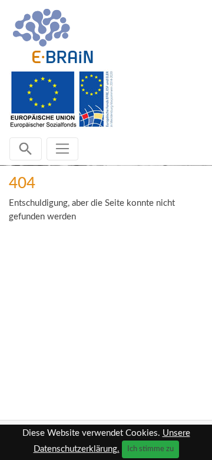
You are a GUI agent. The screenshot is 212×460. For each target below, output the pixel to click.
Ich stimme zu (150, 449)
